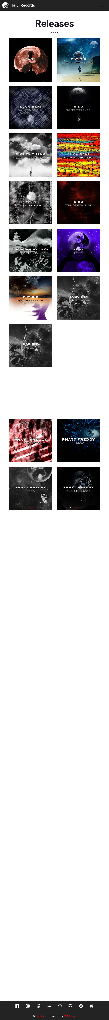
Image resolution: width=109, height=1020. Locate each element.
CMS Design (70, 1016)
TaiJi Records (42, 1016)
